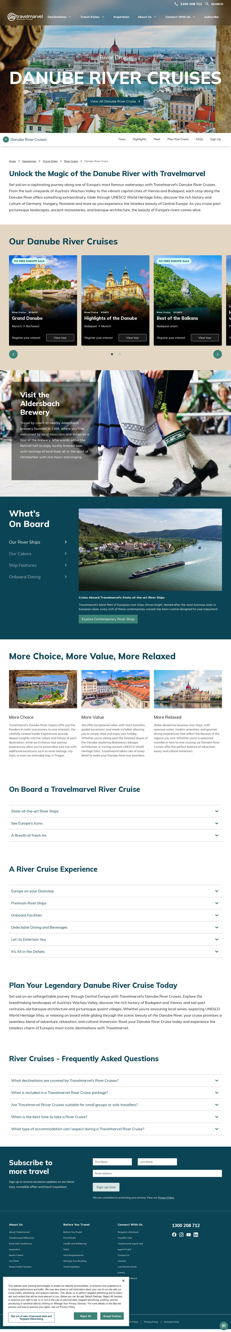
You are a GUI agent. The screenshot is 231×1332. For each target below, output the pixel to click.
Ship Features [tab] (23, 565)
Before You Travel (76, 1224)
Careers (122, 1261)
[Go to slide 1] (112, 354)
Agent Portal (124, 1249)
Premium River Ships (28, 903)
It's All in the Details (28, 951)
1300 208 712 (191, 4)
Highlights (139, 139)
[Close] (123, 1281)
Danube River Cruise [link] (96, 161)
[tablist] (39, 545)
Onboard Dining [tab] (25, 576)
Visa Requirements (73, 1255)
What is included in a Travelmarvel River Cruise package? (59, 1092)
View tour (60, 337)
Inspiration (121, 17)
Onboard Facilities (26, 915)
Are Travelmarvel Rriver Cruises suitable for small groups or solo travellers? (74, 1104)
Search (217, 4)
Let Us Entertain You (28, 939)
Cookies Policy (130, 1321)
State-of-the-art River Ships (35, 811)
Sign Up (215, 139)
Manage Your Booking (74, 1261)
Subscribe (211, 17)
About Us (16, 1224)
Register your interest (26, 337)
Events (121, 1272)
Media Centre (16, 1255)
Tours (121, 139)
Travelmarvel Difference (21, 1237)
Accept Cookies (112, 1316)
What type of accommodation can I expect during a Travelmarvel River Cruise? (77, 1129)
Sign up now (106, 1187)
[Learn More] (174, 1234)
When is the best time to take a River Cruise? (49, 1116)
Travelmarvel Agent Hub (130, 1243)
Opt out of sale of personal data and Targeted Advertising (31, 1317)
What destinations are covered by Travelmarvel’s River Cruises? (65, 1080)
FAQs (199, 139)
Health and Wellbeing (74, 1243)
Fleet (157, 139)
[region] (66, 1301)
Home (12, 161)
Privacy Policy (166, 1197)
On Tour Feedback (127, 1278)
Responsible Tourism (20, 1266)
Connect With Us (130, 1224)
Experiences (29, 161)
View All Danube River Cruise (113, 101)
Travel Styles (50, 161)
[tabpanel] (150, 568)
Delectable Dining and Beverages (39, 927)
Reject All (85, 1316)
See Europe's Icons (27, 823)
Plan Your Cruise (178, 139)
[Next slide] (217, 354)
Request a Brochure (128, 1232)
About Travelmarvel (19, 1232)
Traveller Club (125, 1237)
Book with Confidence (20, 1243)
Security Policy (171, 1321)
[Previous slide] (13, 354)
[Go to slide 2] (120, 354)
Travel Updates (71, 1266)
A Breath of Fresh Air (29, 835)
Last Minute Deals (127, 1266)
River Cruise (71, 161)
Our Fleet (14, 1261)
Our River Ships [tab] (24, 542)
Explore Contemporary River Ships (108, 619)
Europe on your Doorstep (32, 891)
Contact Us (123, 1255)
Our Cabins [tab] (20, 553)
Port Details (69, 1237)
